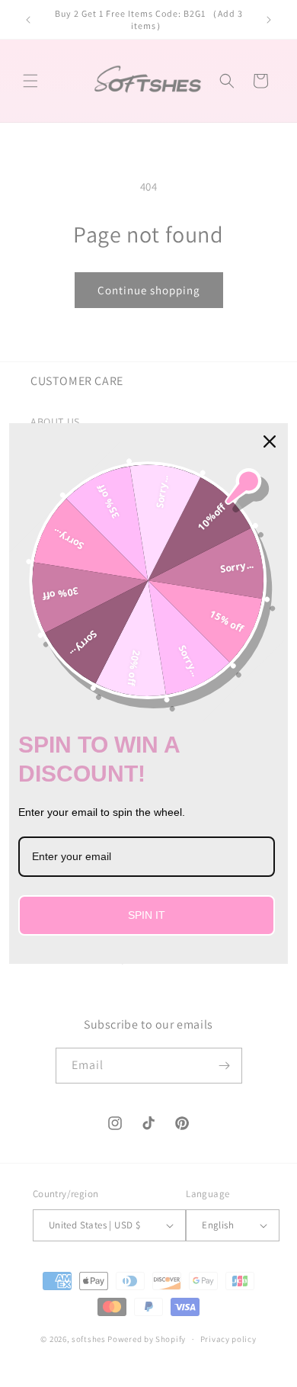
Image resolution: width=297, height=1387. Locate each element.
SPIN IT (146, 915)
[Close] (269, 441)
